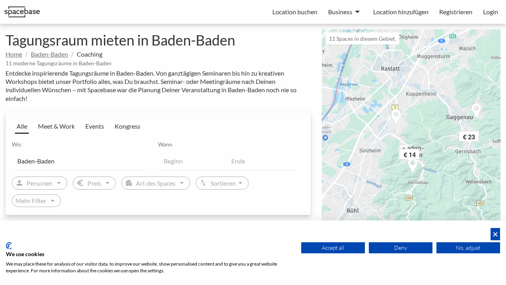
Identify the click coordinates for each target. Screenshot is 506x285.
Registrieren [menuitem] (455, 11)
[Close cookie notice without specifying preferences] (495, 234)
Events (94, 126)
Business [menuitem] (340, 11)
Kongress (127, 126)
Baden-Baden (49, 54)
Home (14, 54)
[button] (420, 155)
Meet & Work (56, 126)
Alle (22, 126)
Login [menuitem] (490, 11)
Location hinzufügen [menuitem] (401, 11)
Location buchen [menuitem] (294, 11)
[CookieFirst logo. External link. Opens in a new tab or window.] (9, 245)
